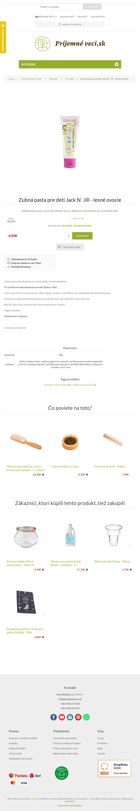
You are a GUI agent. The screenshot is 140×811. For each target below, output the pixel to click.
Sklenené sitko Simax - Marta (112, 561)
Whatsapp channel (86, 717)
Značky (101, 753)
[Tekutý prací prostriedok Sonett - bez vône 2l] (70, 535)
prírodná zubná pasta (55, 384)
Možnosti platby (17, 748)
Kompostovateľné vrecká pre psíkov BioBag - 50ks (24, 630)
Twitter (70, 717)
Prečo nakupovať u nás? (65, 748)
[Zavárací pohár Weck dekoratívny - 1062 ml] (26, 535)
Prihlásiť (82, 16)
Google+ (78, 717)
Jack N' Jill (78, 218)
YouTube (62, 717)
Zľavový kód (15, 753)
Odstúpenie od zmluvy (20, 758)
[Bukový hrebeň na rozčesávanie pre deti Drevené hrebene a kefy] (114, 440)
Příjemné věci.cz (47, 16)
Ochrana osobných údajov (67, 743)
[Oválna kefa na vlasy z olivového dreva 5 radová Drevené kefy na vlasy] (26, 440)
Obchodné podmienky (64, 738)
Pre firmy (102, 743)
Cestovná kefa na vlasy (64, 466)
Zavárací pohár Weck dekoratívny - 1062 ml (20, 563)
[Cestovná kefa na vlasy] (70, 440)
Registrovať (67, 16)
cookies (34, 798)
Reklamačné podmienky (65, 753)
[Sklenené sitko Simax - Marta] (114, 535)
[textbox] (61, 7)
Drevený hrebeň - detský (109, 466)
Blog (99, 748)
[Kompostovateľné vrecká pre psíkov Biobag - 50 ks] (26, 602)
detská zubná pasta (83, 384)
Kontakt (13, 743)
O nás (100, 738)
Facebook (53, 717)
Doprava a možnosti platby (23, 738)
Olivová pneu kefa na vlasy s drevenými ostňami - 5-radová (25, 468)
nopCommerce (75, 805)
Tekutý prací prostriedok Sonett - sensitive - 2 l (65, 563)
